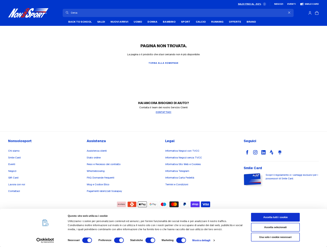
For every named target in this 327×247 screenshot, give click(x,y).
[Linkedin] (263, 152)
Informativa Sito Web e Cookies (183, 164)
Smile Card (312, 4)
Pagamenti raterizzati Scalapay (104, 191)
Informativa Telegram (177, 171)
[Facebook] (247, 152)
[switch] (119, 240)
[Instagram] (255, 152)
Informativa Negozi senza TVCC (183, 157)
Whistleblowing (96, 171)
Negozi (278, 4)
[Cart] (317, 13)
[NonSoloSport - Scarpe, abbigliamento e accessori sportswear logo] (28, 13)
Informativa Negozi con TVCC (182, 150)
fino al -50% (249, 4)
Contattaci (14, 191)
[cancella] (289, 12)
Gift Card (13, 177)
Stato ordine (94, 157)
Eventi (291, 4)
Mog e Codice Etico (98, 184)
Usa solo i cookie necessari (275, 237)
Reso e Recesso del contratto (104, 164)
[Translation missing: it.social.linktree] (279, 152)
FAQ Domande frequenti (100, 177)
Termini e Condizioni (176, 184)
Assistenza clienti (97, 150)
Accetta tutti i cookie (275, 217)
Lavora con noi (16, 184)
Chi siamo (14, 150)
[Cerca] (67, 12)
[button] (264, 4)
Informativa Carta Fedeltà (179, 177)
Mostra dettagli (201, 240)
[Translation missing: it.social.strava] (271, 152)
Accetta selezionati (275, 227)
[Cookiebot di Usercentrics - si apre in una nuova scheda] (45, 240)
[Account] (310, 13)
